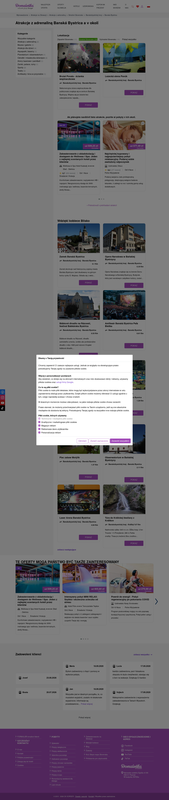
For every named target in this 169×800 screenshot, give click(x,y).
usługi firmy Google (64, 382)
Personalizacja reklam (51, 432)
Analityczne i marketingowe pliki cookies (59, 422)
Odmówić (82, 440)
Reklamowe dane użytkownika (54, 429)
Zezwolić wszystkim (120, 440)
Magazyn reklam (48, 425)
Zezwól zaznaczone (99, 440)
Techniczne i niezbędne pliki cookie (56, 418)
